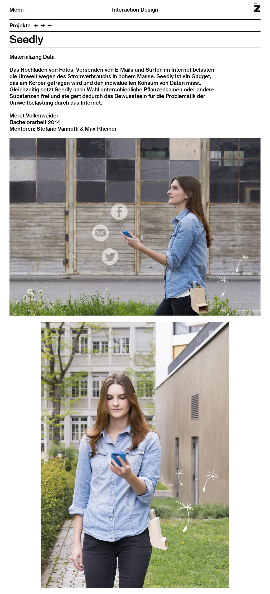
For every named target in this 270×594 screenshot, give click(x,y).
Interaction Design (135, 9)
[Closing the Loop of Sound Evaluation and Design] (36, 25)
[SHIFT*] (43, 25)
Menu (16, 9)
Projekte (20, 25)
